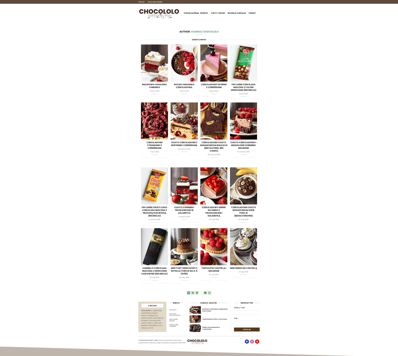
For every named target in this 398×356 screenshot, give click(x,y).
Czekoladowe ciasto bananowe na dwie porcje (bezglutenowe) (243, 211)
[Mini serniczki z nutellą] (243, 246)
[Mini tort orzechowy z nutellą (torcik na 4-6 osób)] (184, 246)
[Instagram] (255, 2)
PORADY (252, 13)
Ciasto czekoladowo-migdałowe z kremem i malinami (243, 145)
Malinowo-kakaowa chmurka (154, 86)
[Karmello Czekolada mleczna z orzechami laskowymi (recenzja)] (154, 246)
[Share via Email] (157, 97)
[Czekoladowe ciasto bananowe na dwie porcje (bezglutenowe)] (243, 185)
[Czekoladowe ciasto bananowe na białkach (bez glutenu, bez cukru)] (213, 121)
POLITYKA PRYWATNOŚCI (175, 314)
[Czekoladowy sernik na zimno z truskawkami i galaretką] (213, 185)
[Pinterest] (259, 2)
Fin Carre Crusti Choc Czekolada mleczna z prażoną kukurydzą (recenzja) (154, 211)
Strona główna (191, 13)
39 (205, 293)
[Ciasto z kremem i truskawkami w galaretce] (184, 185)
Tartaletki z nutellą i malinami (213, 269)
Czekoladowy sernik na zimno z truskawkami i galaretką (214, 211)
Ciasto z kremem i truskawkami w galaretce (184, 210)
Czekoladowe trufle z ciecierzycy (214, 319)
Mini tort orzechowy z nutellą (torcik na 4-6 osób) (184, 271)
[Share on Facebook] (153, 97)
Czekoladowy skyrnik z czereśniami (214, 86)
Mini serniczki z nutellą (243, 268)
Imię (235, 318)
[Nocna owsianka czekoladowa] (184, 63)
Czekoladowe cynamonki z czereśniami (155, 145)
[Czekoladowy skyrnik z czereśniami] (213, 63)
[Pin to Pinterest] (155, 97)
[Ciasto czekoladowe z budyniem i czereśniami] (184, 121)
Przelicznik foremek (155, 2)
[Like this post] (151, 97)
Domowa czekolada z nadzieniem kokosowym (215, 310)
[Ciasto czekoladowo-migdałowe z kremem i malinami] (243, 121)
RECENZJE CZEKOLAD (237, 13)
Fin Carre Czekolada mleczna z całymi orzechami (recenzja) (243, 87)
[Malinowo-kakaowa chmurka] (154, 63)
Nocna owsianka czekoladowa (184, 86)
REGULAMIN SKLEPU (173, 320)
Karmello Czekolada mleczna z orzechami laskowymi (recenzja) (154, 271)
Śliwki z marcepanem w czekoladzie (211, 328)
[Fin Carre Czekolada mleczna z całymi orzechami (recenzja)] (243, 63)
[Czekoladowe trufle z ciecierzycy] (195, 319)
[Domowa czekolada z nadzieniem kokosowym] (195, 310)
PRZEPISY (204, 13)
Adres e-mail (239, 307)
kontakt (141, 2)
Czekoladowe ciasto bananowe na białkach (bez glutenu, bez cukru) (213, 146)
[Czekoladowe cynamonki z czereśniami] (154, 121)
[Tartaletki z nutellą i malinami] (213, 246)
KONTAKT (173, 310)
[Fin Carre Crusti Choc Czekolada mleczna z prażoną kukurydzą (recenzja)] (154, 185)
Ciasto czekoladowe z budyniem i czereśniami (184, 144)
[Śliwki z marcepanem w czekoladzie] (195, 328)
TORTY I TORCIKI (218, 13)
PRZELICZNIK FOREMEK (173, 325)
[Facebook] (252, 2)
